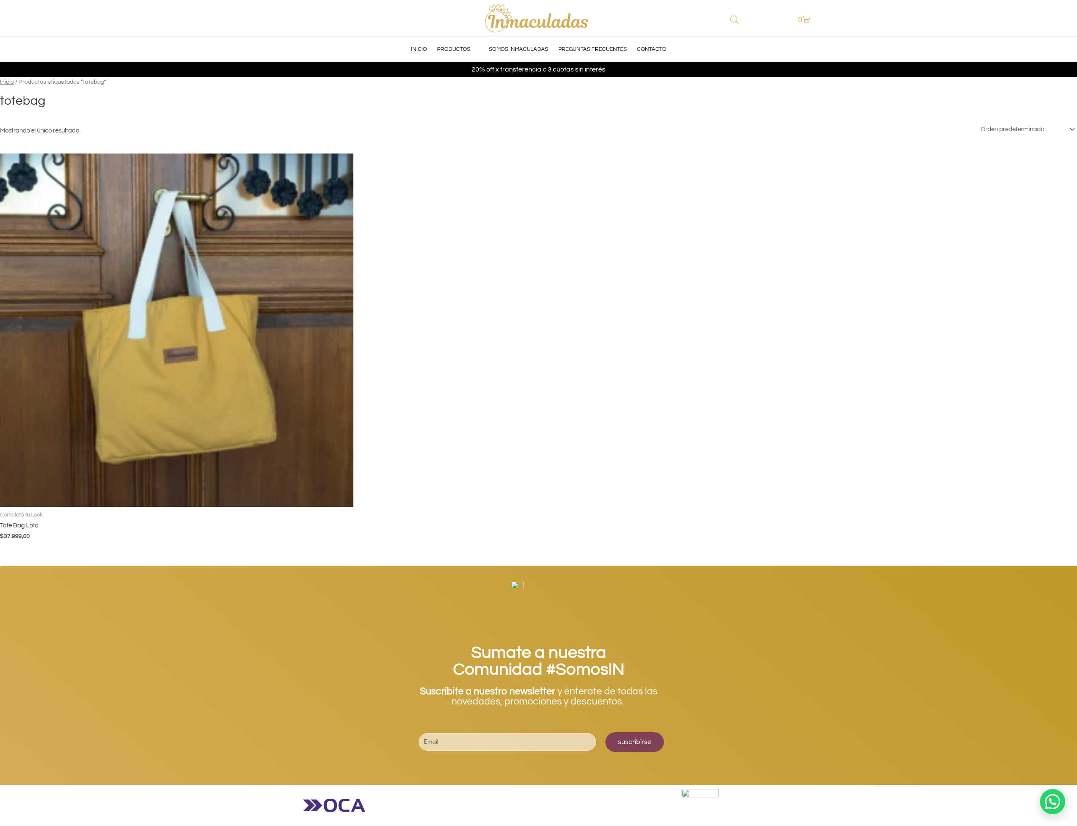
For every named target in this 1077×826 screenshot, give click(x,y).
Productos (453, 49)
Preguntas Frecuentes (592, 49)
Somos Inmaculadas (518, 49)
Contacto (651, 49)
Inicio (419, 49)
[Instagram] (538, 768)
